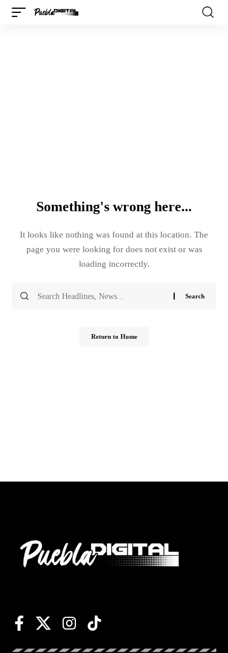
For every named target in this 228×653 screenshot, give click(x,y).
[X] (43, 623)
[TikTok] (94, 623)
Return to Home (114, 336)
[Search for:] (101, 296)
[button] (22, 12)
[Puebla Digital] (56, 12)
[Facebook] (19, 623)
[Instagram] (69, 623)
